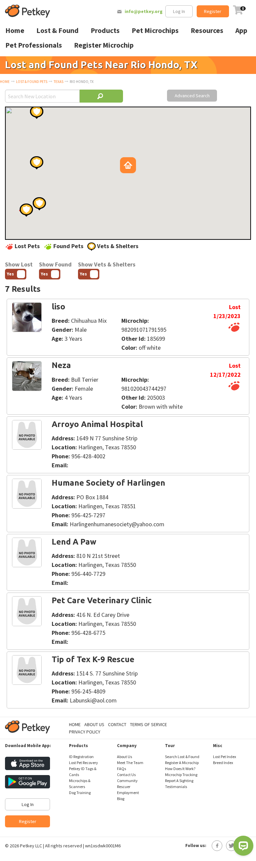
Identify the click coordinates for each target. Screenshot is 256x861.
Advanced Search (192, 96)
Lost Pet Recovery (83, 762)
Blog (120, 798)
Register (212, 11)
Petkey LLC (31, 846)
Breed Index (223, 762)
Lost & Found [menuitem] (57, 30)
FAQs (121, 768)
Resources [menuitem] (207, 30)
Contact (117, 724)
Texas (58, 81)
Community (127, 780)
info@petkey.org (144, 11)
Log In (179, 11)
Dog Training (80, 792)
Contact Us (126, 774)
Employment (128, 792)
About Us (94, 724)
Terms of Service (148, 724)
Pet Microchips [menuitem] (155, 30)
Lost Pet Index (224, 756)
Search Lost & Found (182, 756)
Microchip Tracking (181, 774)
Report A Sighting (179, 780)
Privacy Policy (84, 732)
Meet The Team (130, 762)
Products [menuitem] (105, 30)
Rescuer (123, 786)
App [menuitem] (241, 30)
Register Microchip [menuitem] (104, 45)
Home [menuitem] (14, 30)
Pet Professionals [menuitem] (33, 45)
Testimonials (176, 786)
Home (5, 81)
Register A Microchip (182, 762)
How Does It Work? (180, 768)
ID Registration (81, 756)
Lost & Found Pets (31, 81)
